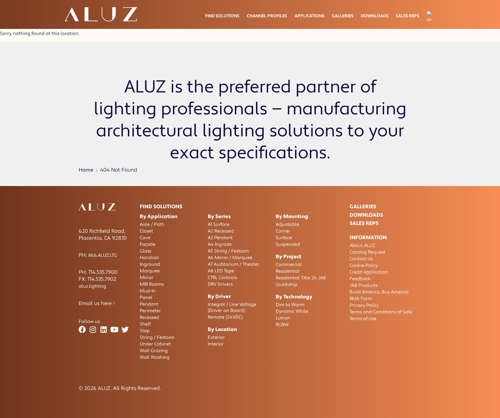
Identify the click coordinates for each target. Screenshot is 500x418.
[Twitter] (125, 329)
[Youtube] (114, 329)
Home (86, 170)
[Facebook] (82, 329)
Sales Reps (407, 16)
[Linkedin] (103, 329)
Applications (309, 16)
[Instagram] (93, 329)
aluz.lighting (92, 286)
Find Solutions (222, 16)
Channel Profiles (267, 16)
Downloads (374, 16)
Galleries (342, 16)
